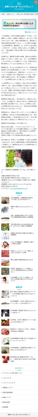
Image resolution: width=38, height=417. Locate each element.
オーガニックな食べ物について (12, 373)
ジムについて (7, 378)
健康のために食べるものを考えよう (19, 414)
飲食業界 (5, 407)
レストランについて (9, 382)
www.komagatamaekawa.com (19, 188)
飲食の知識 (6, 402)
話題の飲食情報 (8, 392)
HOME (3, 14)
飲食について (11, 14)
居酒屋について (8, 387)
